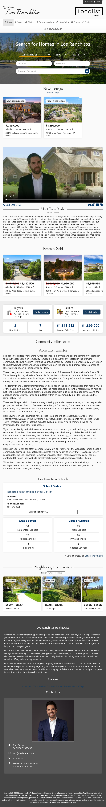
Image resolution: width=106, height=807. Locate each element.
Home (9, 22)
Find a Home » (41, 312)
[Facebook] (97, 205)
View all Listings (53, 93)
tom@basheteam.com (23, 753)
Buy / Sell (63, 22)
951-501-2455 (54, 29)
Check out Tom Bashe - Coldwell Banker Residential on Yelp (53, 686)
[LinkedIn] (101, 205)
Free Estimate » (92, 312)
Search (20, 22)
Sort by (44, 573)
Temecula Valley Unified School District (29, 491)
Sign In (98, 2)
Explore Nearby (46, 22)
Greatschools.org (93, 555)
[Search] (87, 71)
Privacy (76, 22)
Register (90, 2)
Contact (87, 22)
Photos (31, 22)
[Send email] (90, 205)
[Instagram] (93, 205)
